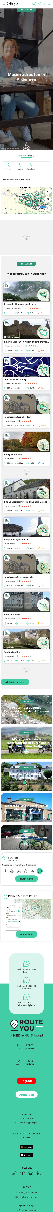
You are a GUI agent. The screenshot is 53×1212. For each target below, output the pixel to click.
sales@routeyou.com (28, 1197)
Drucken (31, 169)
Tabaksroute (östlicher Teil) (17, 417)
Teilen (8, 169)
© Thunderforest (28, 213)
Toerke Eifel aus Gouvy (15, 379)
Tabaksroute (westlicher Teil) (18, 577)
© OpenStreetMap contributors (42, 213)
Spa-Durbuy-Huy (12, 652)
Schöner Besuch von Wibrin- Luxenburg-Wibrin (27, 341)
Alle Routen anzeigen (15, 682)
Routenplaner (26, 934)
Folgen (20, 169)
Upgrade (26, 1081)
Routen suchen (26, 878)
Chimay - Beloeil (12, 614)
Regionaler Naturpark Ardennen (20, 304)
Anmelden (26, 1095)
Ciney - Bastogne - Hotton (16, 539)
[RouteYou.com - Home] (12, 4)
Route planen (29, 1046)
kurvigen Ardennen (13, 454)
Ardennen (27, 155)
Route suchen (29, 1062)
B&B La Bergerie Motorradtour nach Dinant (25, 501)
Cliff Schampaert (14, 148)
